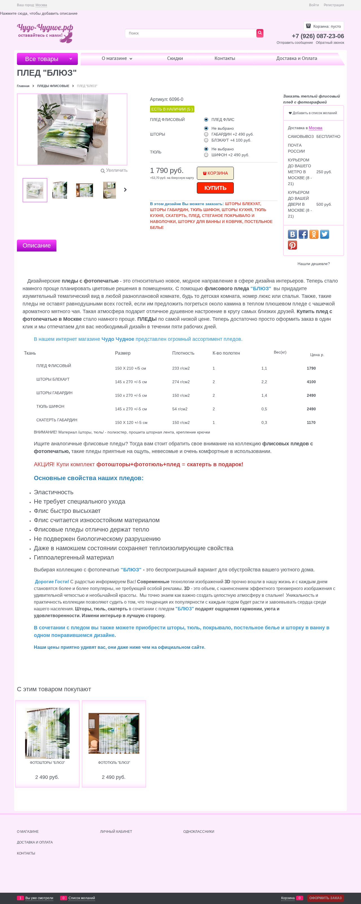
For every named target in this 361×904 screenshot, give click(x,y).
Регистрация (334, 5)
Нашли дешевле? (314, 263)
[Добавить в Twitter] (324, 234)
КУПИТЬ (215, 188)
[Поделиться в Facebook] (303, 234)
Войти (314, 5)
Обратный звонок (330, 43)
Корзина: (326, 26)
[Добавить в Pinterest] (292, 245)
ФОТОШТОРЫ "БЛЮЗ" (47, 763)
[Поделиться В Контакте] (292, 234)
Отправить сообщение (295, 43)
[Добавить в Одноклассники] (313, 234)
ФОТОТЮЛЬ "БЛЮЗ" (114, 763)
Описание (37, 245)
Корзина (218, 173)
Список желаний (82, 898)
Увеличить (116, 170)
